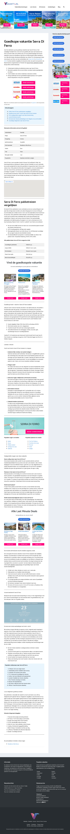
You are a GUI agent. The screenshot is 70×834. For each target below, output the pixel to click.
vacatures (43, 791)
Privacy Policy (40, 824)
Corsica (34, 821)
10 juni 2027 (31, 59)
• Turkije (38, 775)
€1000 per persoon (58, 55)
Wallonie (10, 449)
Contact (28, 824)
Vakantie (25, 821)
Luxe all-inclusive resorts (15, 117)
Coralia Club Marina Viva (37, 532)
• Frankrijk (38, 778)
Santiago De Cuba (12, 447)
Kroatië (53, 776)
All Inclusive (42, 7)
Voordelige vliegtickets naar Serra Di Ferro (19, 121)
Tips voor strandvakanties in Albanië (12, 790)
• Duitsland (53, 778)
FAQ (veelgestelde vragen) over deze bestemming (21, 115)
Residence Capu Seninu (8, 532)
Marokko (54, 773)
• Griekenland (39, 773)
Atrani (30, 447)
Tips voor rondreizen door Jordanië (12, 792)
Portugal (39, 776)
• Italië (52, 775)
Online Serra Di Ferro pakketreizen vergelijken (20, 112)
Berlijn (9, 441)
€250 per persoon (58, 37)
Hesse (9, 443)
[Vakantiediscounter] (61, 78)
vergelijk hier (34, 103)
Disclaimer (33, 824)
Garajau (31, 449)
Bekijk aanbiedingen (28, 83)
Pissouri (31, 445)
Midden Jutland (11, 445)
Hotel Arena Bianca (23, 531)
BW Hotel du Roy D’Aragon (8, 283)
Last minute (33, 7)
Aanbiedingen (51, 7)
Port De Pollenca (33, 441)
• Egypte (53, 771)
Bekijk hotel (10, 298)
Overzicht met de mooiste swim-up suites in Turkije (15, 786)
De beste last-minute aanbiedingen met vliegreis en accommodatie (25, 119)
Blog (59, 7)
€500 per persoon (58, 43)
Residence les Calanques (36, 283)
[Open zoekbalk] (64, 7)
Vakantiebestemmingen (21, 7)
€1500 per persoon (58, 61)
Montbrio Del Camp (34, 443)
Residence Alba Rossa (13, 744)
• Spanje (38, 771)
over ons (60, 789)
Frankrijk (30, 821)
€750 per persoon (58, 49)
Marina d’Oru (21, 283)
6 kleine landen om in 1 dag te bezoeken (13, 788)
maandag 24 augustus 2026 (19, 770)
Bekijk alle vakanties (24, 271)
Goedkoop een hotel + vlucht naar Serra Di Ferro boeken (23, 113)
